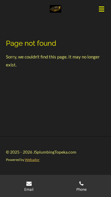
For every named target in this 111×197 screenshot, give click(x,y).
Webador (32, 159)
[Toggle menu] (101, 9)
